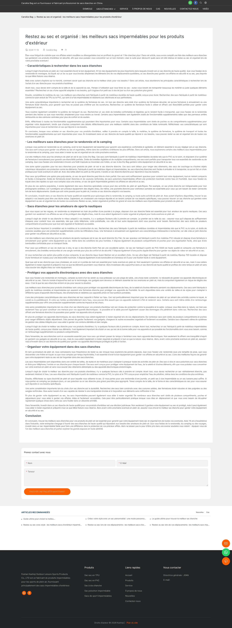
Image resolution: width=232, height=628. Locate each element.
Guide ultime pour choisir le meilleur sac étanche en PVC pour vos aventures (39, 519)
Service (129, 585)
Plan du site (132, 622)
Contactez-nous (133, 601)
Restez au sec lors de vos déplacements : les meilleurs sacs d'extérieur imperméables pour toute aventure (117, 525)
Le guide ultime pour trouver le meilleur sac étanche (174, 518)
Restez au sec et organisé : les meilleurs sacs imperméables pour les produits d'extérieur (79, 17)
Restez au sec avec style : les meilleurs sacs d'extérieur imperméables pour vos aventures (52, 525)
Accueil (128, 575)
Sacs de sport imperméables (98, 596)
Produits (129, 580)
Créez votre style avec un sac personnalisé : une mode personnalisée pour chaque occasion (117, 518)
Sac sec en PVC (91, 580)
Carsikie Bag (27, 17)
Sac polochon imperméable (97, 590)
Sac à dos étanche (93, 585)
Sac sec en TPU (91, 575)
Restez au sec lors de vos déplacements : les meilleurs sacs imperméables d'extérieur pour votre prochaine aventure (181, 525)
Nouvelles (200, 512)
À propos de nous (133, 590)
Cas (207, 512)
